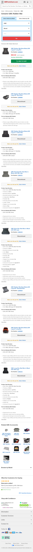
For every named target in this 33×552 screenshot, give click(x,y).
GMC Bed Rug (26, 444)
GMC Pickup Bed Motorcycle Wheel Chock (6, 435)
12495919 (20, 290)
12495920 (20, 331)
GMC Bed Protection (16, 434)
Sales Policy (8, 543)
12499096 (20, 97)
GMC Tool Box (6, 444)
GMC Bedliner (26, 433)
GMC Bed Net (16, 452)
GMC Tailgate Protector (6, 462)
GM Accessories (9, 11)
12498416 (20, 52)
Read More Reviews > (26, 493)
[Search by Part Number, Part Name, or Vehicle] (30, 6)
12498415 (20, 134)
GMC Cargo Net (6, 452)
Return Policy (16, 543)
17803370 (20, 232)
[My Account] (28, 2)
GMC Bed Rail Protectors (26, 453)
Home (2, 11)
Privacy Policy (24, 543)
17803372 (20, 371)
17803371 (20, 175)
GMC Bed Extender (16, 444)
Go (16, 38)
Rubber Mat (16, 11)
